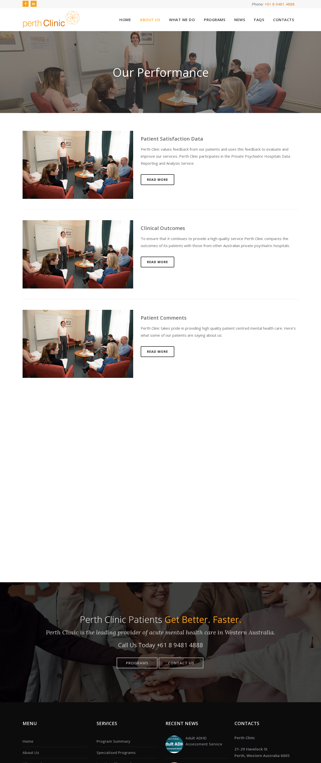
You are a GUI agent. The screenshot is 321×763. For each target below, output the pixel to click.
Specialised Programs (116, 752)
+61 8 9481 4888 (280, 4)
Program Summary (113, 741)
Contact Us (181, 662)
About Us (31, 752)
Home (28, 741)
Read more (157, 179)
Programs (137, 662)
